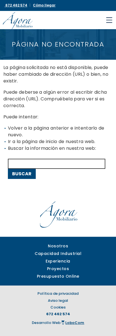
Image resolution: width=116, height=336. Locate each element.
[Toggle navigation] (109, 20)
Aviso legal (58, 300)
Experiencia (58, 261)
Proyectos (58, 268)
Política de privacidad (58, 293)
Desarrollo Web (58, 322)
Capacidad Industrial (58, 253)
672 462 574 (58, 314)
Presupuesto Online (58, 276)
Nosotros (58, 246)
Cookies (58, 307)
